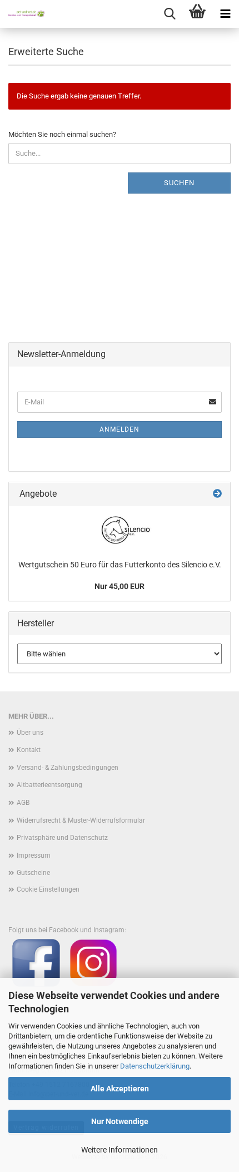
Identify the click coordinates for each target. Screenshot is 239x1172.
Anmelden (119, 429)
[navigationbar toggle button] (225, 14)
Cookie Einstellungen (48, 889)
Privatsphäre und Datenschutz (62, 838)
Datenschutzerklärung (155, 1066)
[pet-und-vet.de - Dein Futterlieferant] (22, 14)
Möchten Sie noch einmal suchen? (62, 134)
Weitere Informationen (119, 1149)
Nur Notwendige (119, 1121)
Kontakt (29, 750)
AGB (23, 803)
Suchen (179, 183)
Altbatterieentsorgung (49, 785)
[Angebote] (217, 494)
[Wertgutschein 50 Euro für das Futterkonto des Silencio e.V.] (119, 530)
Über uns (30, 732)
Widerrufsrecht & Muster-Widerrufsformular (81, 820)
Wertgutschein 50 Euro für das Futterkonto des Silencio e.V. (119, 564)
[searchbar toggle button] (169, 14)
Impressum (34, 855)
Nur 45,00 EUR (119, 586)
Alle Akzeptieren (120, 1088)
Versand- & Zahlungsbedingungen (67, 768)
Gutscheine (33, 873)
